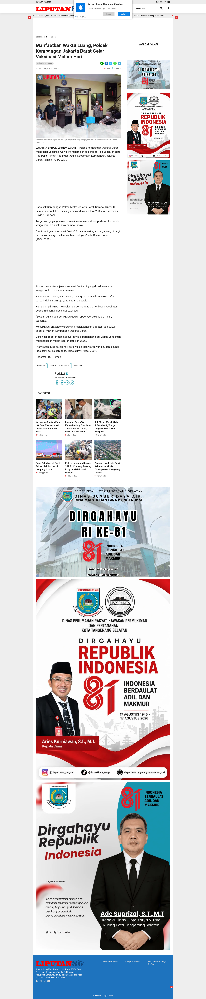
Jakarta (52, 365)
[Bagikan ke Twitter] (110, 63)
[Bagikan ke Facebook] (106, 63)
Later (108, 13)
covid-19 (41, 365)
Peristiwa (140, 8)
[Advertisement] (45, 22)
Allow (123, 13)
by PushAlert (81, 17)
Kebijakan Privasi (132, 961)
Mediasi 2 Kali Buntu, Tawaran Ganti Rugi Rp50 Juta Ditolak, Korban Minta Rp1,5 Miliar (170, 16)
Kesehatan (51, 37)
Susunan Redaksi (110, 961)
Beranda (39, 37)
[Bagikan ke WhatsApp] (115, 63)
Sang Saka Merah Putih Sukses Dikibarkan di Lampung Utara (48, 466)
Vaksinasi (77, 365)
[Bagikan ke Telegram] (119, 63)
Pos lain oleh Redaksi (65, 377)
